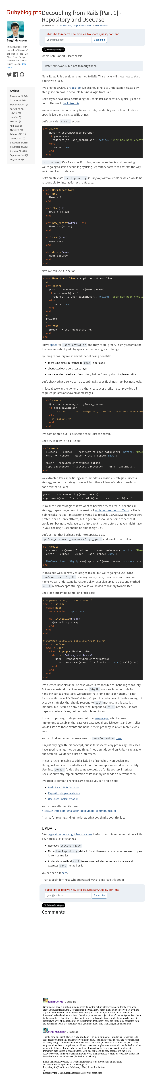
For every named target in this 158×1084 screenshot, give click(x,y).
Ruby (70, 25)
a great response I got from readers (70, 834)
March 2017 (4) (16, 129)
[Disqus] (92, 954)
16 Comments (102, 25)
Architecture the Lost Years (112, 510)
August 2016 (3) (17, 159)
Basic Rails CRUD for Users (63, 787)
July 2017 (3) (15, 113)
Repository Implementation (64, 793)
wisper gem (102, 718)
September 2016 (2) (19, 155)
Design (75, 25)
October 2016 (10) (18, 150)
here (119, 738)
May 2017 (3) (15, 121)
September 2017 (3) (19, 104)
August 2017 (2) (17, 108)
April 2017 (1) (16, 125)
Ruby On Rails (85, 25)
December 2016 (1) (19, 142)
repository (75, 88)
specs (53, 345)
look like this (71, 103)
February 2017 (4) (18, 134)
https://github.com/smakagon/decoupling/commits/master (79, 811)
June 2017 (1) (16, 117)
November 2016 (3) (19, 146)
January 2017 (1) (17, 138)
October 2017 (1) (18, 100)
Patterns (63, 25)
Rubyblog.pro (24, 12)
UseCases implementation (63, 799)
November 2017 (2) (19, 96)
